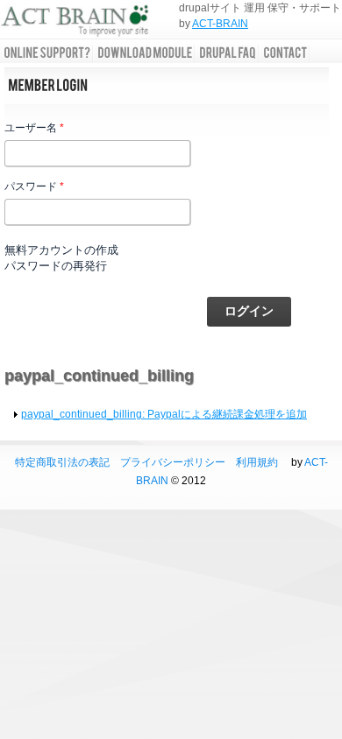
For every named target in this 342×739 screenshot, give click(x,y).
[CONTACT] (285, 53)
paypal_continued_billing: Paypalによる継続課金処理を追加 (164, 414)
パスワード (34, 186)
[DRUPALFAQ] (228, 53)
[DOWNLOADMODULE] (145, 53)
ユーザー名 (34, 128)
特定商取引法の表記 (62, 462)
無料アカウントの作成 (61, 250)
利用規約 (257, 462)
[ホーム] (74, 23)
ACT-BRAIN (220, 24)
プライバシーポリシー (172, 462)
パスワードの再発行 (55, 265)
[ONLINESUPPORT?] (47, 53)
